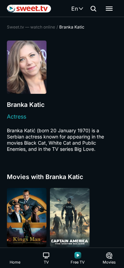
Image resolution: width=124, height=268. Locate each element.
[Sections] (109, 8)
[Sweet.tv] (29, 8)
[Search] (93, 8)
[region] (62, 217)
